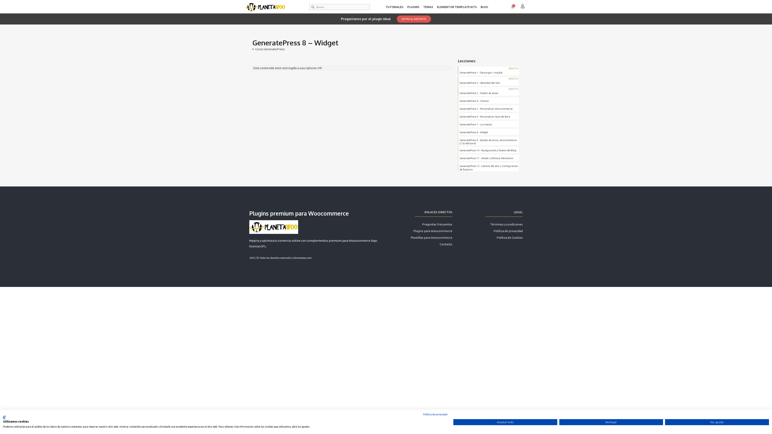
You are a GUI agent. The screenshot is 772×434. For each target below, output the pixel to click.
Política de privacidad (435, 414)
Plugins (413, 7)
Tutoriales (394, 7)
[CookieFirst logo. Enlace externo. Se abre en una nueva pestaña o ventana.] (4, 417)
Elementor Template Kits (457, 7)
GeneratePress (274, 49)
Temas (428, 7)
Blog (484, 7)
